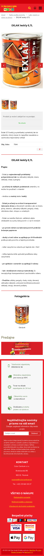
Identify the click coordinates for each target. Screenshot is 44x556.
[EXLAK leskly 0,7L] (22, 60)
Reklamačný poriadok (22, 497)
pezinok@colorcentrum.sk (22, 479)
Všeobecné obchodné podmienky (22, 506)
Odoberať (34, 433)
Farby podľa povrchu (17, 15)
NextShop (32, 550)
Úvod (3, 15)
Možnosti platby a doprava (22, 502)
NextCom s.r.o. (28, 552)
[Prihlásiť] (35, 8)
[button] (29, 8)
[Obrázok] (22, 313)
